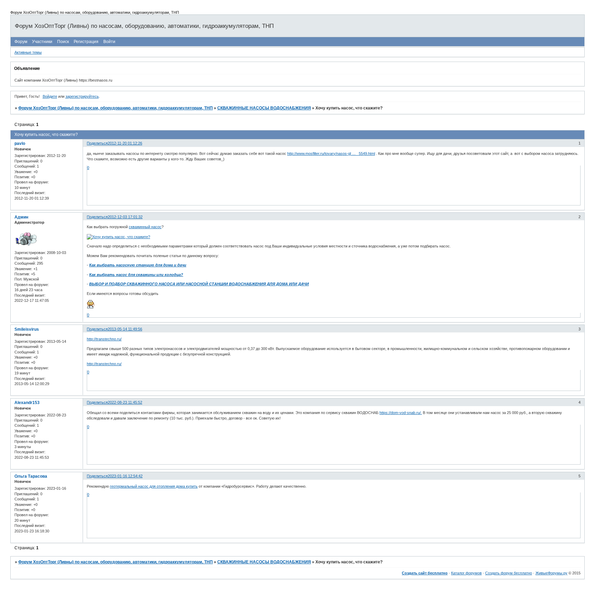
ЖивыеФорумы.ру (551, 573)
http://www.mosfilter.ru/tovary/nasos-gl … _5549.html (331, 153)
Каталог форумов (466, 573)
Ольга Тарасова (30, 476)
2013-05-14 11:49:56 (125, 329)
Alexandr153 (27, 402)
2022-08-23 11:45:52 (125, 402)
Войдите (50, 96)
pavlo (19, 143)
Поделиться (97, 143)
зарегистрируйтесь (82, 96)
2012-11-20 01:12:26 (125, 143)
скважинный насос (145, 227)
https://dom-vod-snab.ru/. (400, 413)
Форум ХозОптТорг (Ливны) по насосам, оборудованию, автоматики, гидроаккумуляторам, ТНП (115, 108)
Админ (21, 217)
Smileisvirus (26, 329)
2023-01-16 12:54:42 (125, 476)
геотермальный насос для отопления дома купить (154, 486)
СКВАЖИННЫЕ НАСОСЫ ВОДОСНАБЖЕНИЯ (264, 108)
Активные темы (28, 52)
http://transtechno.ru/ (104, 339)
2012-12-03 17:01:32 (125, 217)
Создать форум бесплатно (508, 573)
